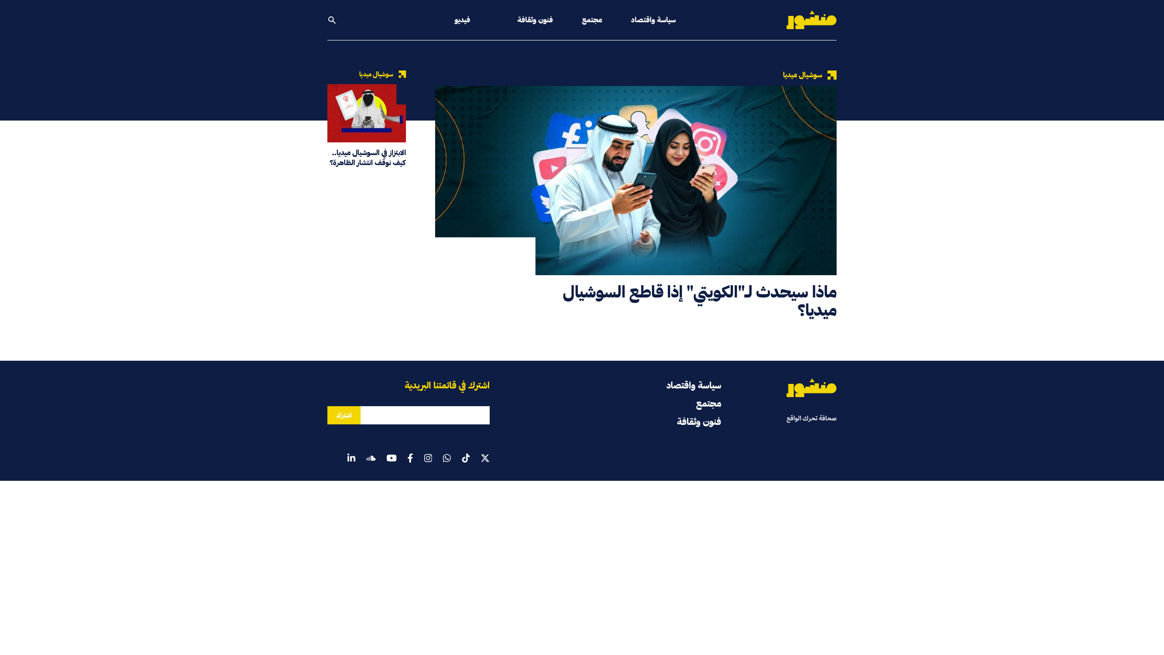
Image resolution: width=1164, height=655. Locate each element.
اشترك (343, 415)
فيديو (462, 20)
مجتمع (592, 20)
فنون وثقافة (535, 20)
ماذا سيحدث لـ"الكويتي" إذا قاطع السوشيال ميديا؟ (700, 300)
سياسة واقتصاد (653, 20)
